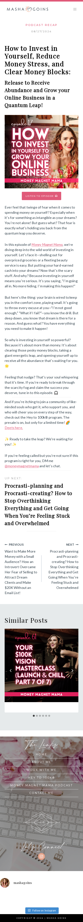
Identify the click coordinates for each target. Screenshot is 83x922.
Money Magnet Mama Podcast (41, 785)
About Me (41, 762)
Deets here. (14, 428)
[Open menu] (74, 9)
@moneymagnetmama (22, 466)
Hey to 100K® (41, 777)
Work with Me (41, 770)
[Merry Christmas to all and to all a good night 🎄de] (26, 895)
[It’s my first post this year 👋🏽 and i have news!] (5, 895)
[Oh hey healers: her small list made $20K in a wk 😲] (68, 895)
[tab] (34, 716)
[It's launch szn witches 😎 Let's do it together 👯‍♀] (47, 901)
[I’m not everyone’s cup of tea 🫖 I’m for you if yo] (68, 901)
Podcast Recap (41, 25)
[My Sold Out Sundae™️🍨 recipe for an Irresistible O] (26, 901)
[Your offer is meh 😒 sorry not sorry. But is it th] (5, 901)
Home (41, 754)
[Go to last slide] (11, 670)
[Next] (72, 670)
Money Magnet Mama (47, 244)
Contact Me (41, 793)
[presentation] (41, 665)
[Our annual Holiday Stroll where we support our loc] (47, 895)
